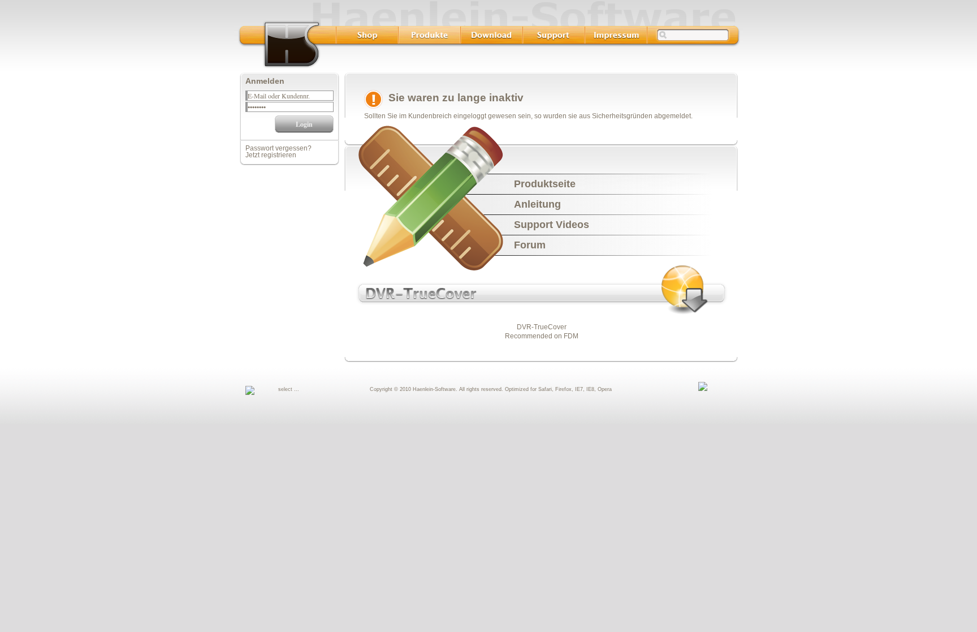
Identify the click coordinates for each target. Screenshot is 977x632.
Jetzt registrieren (270, 155)
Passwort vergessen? (278, 148)
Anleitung (537, 204)
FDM (571, 336)
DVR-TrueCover (542, 327)
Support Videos (551, 224)
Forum (530, 245)
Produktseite (545, 184)
